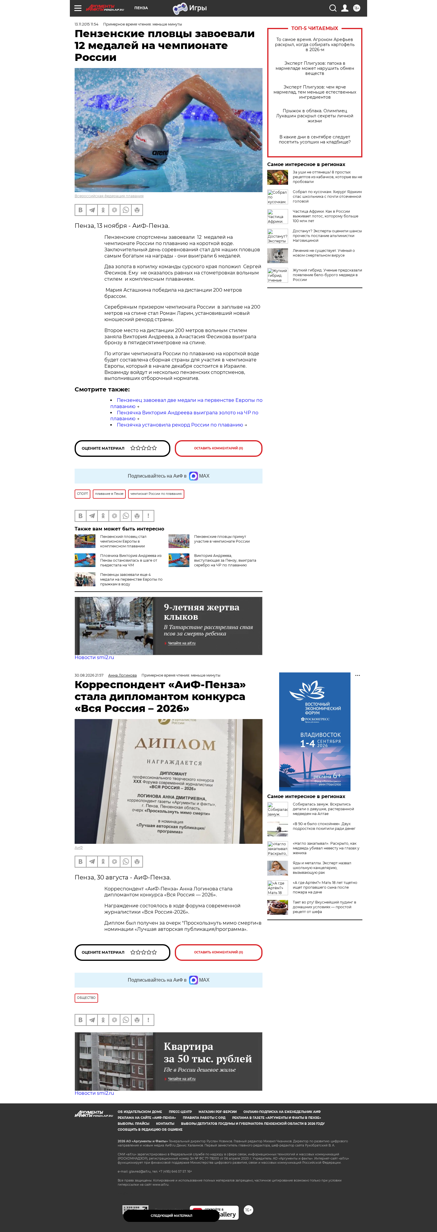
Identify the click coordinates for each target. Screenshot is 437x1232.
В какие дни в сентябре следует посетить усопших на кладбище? (315, 140)
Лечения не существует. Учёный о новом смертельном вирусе (324, 253)
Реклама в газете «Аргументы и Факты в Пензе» (276, 1118)
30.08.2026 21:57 (89, 675)
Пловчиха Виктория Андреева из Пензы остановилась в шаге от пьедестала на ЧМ (130, 560)
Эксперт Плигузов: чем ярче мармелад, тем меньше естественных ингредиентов (314, 92)
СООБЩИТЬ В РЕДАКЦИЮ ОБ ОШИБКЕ (150, 1130)
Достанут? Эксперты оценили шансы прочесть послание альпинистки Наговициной (327, 236)
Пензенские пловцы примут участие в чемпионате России (222, 539)
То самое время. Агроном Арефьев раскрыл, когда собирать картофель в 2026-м (315, 44)
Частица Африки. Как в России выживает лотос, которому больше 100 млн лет (325, 216)
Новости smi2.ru (94, 657)
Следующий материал (171, 1216)
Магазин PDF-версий (218, 1112)
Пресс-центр (180, 1112)
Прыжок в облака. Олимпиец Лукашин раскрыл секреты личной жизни (314, 116)
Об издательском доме (140, 1112)
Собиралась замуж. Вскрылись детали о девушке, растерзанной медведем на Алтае (323, 809)
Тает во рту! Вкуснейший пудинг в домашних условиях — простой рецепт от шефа (324, 907)
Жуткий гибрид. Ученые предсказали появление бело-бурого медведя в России (327, 275)
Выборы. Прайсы (133, 1124)
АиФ (79, 847)
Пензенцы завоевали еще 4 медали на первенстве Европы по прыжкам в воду (131, 579)
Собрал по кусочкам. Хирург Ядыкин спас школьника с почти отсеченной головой (327, 196)
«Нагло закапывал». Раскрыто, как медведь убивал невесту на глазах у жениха (326, 848)
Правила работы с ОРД (204, 1118)
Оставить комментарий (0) (218, 448)
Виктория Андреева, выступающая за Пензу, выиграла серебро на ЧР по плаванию (225, 560)
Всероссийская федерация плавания (109, 196)
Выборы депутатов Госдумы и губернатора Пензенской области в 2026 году (253, 1124)
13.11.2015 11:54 (86, 24)
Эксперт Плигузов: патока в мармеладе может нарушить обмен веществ (315, 68)
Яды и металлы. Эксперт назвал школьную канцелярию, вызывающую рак (322, 868)
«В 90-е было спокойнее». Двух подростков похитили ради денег (324, 826)
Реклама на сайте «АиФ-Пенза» (147, 1118)
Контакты (165, 1124)
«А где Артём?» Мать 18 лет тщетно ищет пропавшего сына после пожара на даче (325, 887)
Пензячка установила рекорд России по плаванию (180, 425)
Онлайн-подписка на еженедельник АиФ (282, 1112)
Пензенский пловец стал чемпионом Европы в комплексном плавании (123, 541)
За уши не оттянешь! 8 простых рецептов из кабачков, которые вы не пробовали (327, 177)
